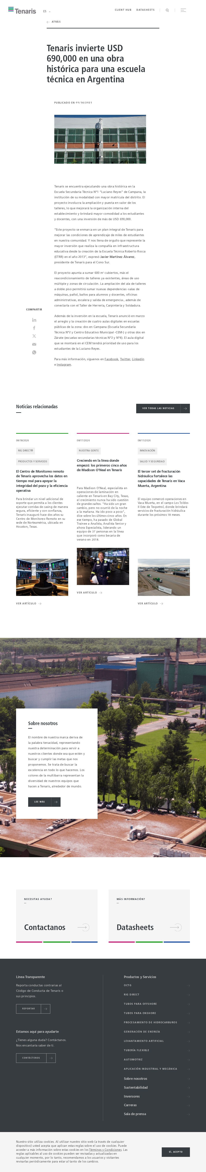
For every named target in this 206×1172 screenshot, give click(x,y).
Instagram (64, 364)
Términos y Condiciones (105, 1150)
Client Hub (123, 10)
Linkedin (138, 359)
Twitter (125, 359)
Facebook (111, 359)
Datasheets (145, 10)
